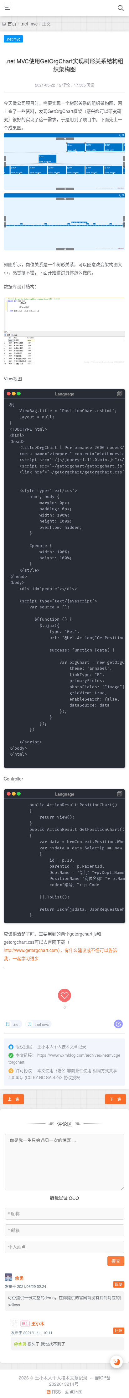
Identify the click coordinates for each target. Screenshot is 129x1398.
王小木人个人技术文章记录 (61, 1377)
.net (16, 1024)
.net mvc (29, 23)
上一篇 (13, 1099)
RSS (56, 1392)
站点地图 (74, 1392)
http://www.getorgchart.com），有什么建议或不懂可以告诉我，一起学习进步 (60, 954)
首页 (12, 23)
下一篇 (115, 1099)
